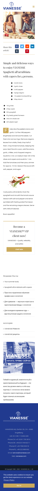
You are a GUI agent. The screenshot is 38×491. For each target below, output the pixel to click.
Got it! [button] (19, 485)
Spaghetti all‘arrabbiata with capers (18, 289)
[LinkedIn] (32, 46)
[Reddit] (27, 46)
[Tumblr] (16, 51)
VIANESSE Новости (12, 330)
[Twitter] (22, 46)
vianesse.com (21, 458)
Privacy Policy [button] (9, 480)
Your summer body (11, 283)
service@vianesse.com (21, 454)
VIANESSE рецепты (12, 336)
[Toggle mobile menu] (34, 7)
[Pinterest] (27, 51)
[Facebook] (16, 46)
